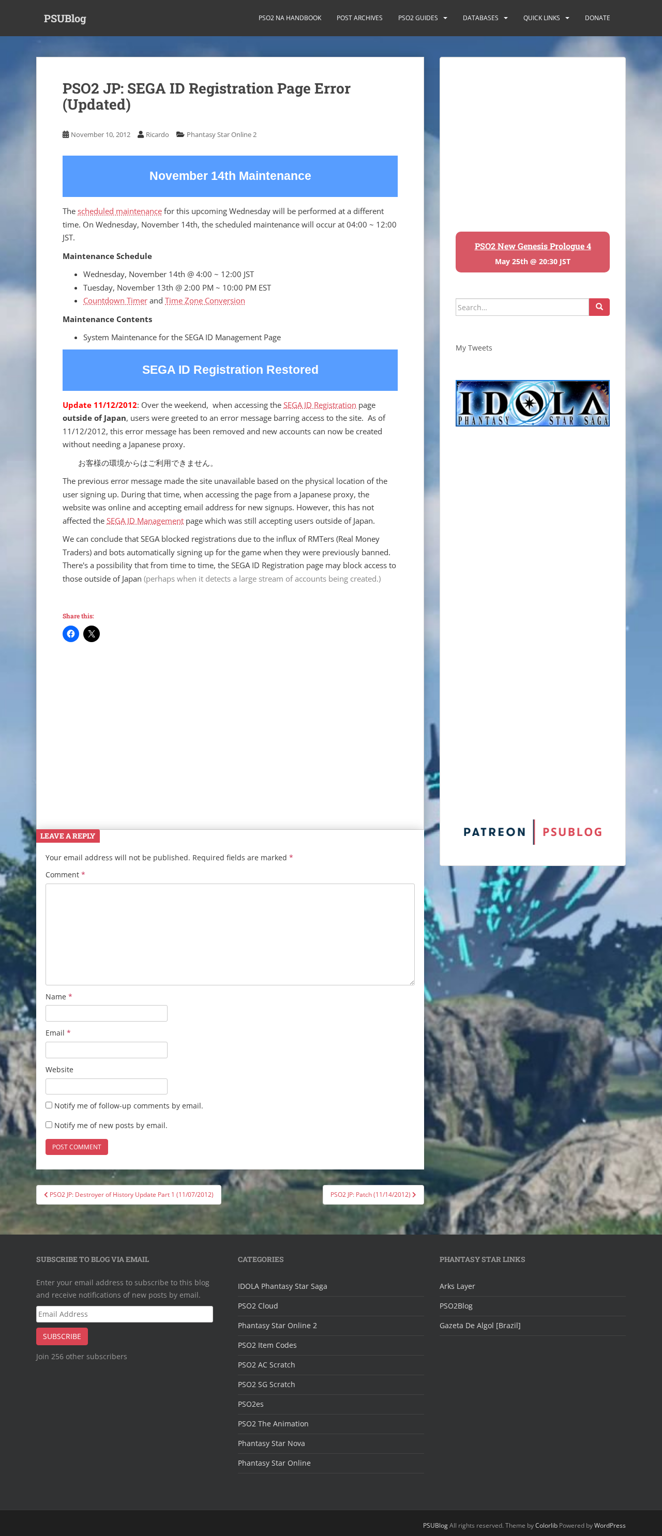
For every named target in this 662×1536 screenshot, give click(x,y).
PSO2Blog (456, 1306)
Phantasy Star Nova (271, 1443)
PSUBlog (65, 18)
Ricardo (157, 134)
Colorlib (546, 1525)
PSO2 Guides (418, 17)
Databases (481, 17)
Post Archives (360, 17)
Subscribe (62, 1336)
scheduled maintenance (120, 211)
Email (58, 1033)
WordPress (610, 1525)
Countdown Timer (115, 300)
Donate (597, 17)
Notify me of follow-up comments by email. (128, 1106)
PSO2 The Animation (273, 1423)
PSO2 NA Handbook (290, 17)
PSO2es (251, 1404)
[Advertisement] (230, 729)
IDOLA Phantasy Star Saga (282, 1286)
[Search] (599, 307)
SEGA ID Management (145, 520)
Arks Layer (457, 1286)
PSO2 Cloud (258, 1306)
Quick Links (541, 17)
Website (59, 1069)
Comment (65, 874)
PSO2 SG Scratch (266, 1384)
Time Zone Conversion (205, 300)
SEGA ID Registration (319, 405)
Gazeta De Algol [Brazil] (480, 1325)
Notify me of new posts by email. (111, 1125)
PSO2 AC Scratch (266, 1365)
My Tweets (474, 348)
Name (59, 996)
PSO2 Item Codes (267, 1345)
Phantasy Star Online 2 (222, 134)
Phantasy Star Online (274, 1463)
